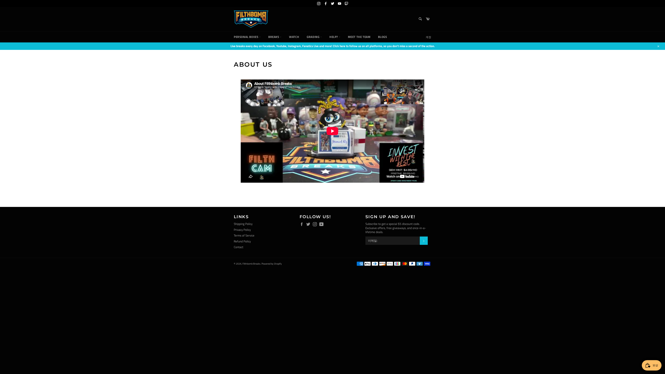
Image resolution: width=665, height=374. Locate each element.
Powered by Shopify (271, 263)
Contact (238, 247)
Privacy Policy (242, 230)
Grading (313, 37)
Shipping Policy (243, 224)
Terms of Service (244, 235)
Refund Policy (242, 241)
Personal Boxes (246, 37)
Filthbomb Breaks (251, 263)
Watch (294, 37)
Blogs (382, 37)
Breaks (274, 37)
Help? (334, 37)
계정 (428, 37)
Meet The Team (359, 37)
